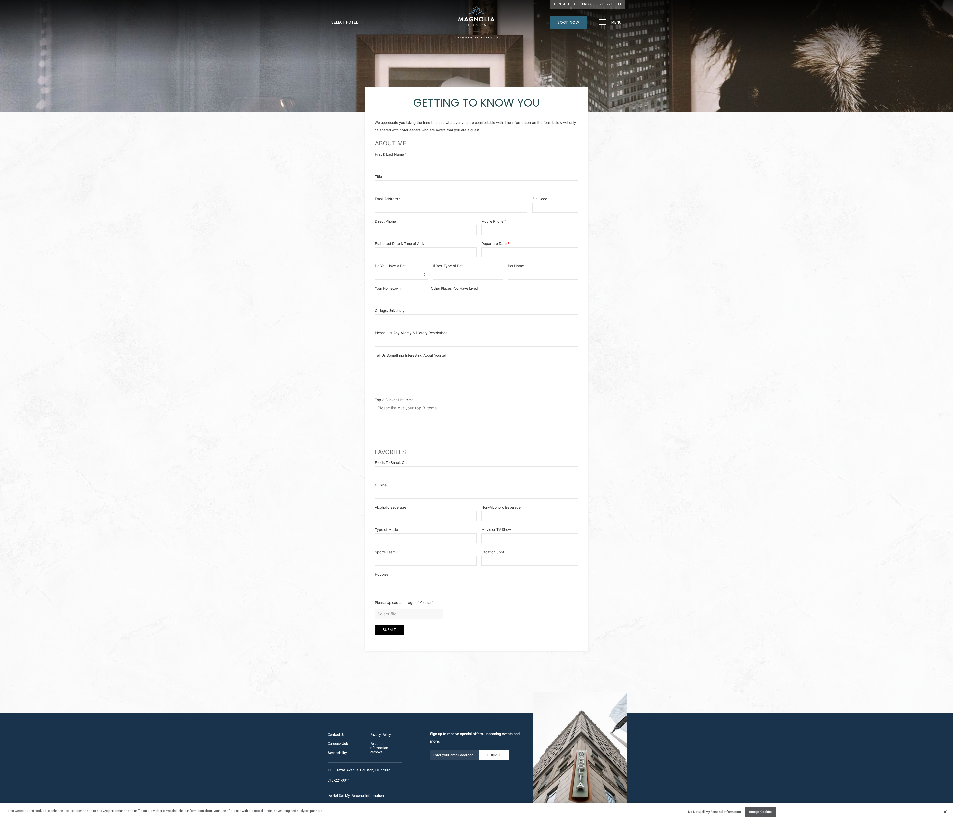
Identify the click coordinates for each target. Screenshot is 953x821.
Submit (497, 755)
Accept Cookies (761, 812)
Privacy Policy (380, 735)
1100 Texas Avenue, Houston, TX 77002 (359, 770)
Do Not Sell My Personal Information (714, 812)
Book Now (568, 22)
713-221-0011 (611, 4)
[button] (610, 22)
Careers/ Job (338, 744)
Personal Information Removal (379, 748)
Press (587, 4)
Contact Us (564, 4)
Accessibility (337, 753)
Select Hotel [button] (344, 22)
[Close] (945, 811)
